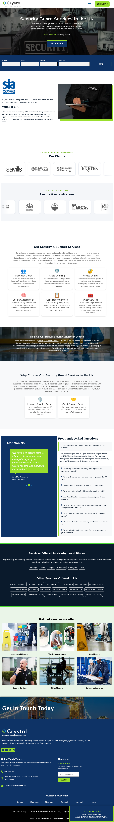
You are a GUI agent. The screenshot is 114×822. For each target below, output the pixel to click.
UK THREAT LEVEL (92, 811)
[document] (57, 411)
